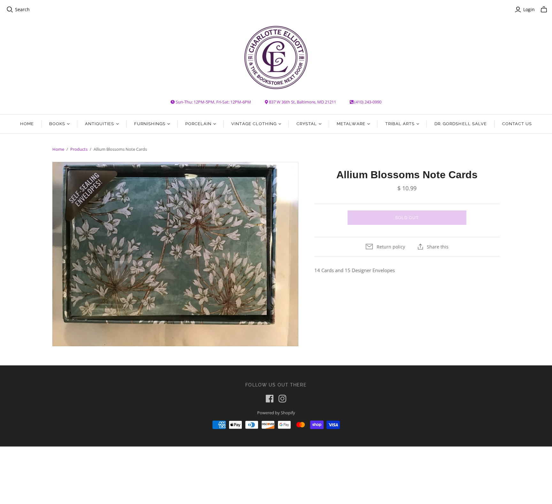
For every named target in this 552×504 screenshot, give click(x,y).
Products (79, 149)
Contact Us (517, 123)
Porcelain (198, 123)
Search (22, 9)
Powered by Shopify (276, 413)
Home (27, 123)
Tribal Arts (400, 123)
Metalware (351, 123)
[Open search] (10, 9)
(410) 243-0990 (367, 102)
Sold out (407, 217)
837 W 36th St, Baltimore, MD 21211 (302, 102)
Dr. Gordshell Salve (460, 123)
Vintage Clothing (254, 123)
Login (529, 9)
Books (57, 123)
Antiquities (99, 123)
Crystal (306, 123)
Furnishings (149, 123)
